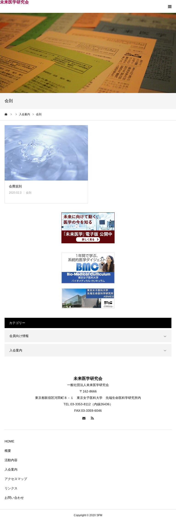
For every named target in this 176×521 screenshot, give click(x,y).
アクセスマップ (16, 479)
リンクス (11, 488)
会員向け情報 (19, 336)
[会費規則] (46, 153)
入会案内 (15, 350)
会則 (28, 192)
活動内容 (11, 460)
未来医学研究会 (14, 2)
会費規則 (15, 186)
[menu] (169, 6)
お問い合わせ (14, 497)
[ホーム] (6, 114)
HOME (9, 441)
